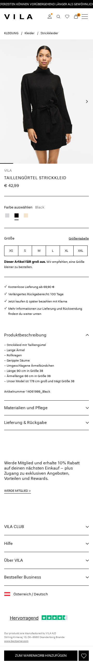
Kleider (29, 33)
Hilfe (8, 543)
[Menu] (85, 16)
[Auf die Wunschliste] (84, 655)
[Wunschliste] (67, 16)
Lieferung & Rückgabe (25, 422)
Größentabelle (79, 238)
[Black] (16, 215)
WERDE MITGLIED (16, 491)
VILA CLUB (14, 526)
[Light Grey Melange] (7, 215)
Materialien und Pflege (26, 407)
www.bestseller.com (16, 641)
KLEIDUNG (11, 33)
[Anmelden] (49, 16)
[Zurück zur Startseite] (18, 16)
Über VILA (13, 560)
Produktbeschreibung (25, 334)
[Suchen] (58, 16)
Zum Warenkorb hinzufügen (41, 655)
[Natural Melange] (25, 215)
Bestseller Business (22, 577)
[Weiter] (87, 101)
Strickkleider (49, 33)
